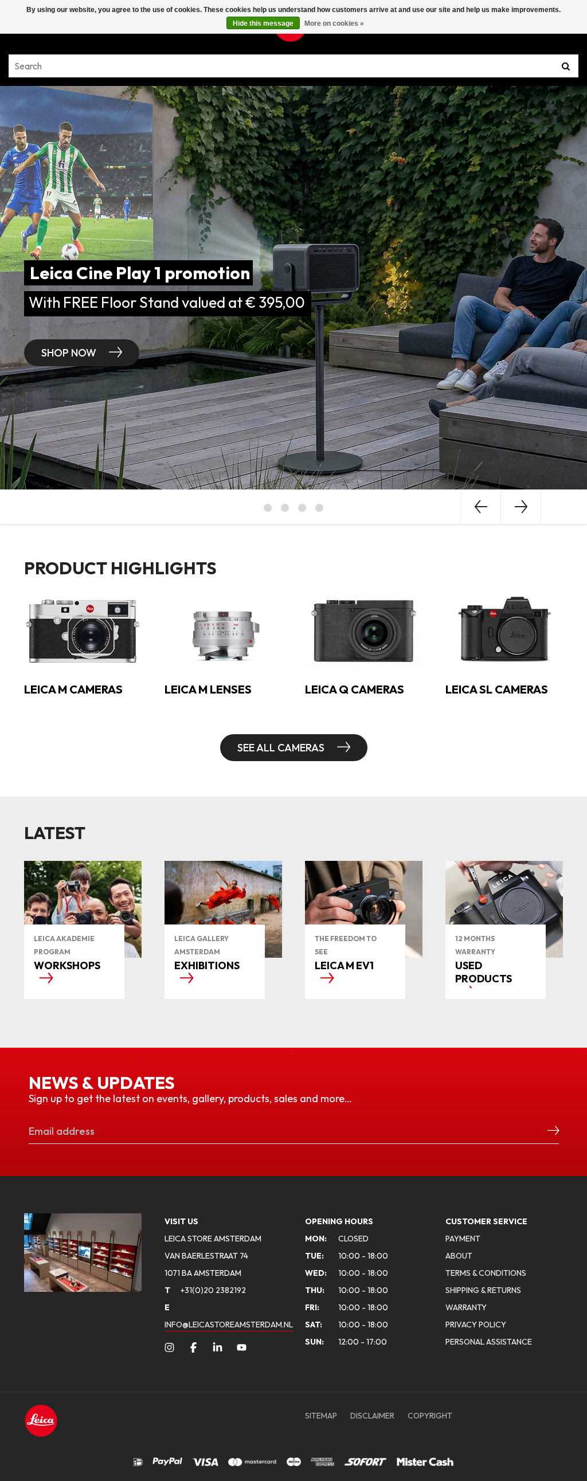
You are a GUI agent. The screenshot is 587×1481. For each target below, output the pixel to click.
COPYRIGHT (430, 1416)
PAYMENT (462, 1238)
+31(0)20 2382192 (205, 1290)
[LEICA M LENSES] (223, 630)
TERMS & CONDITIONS (485, 1273)
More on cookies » (334, 23)
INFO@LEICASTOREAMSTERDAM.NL (229, 1324)
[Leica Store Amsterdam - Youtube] (241, 1347)
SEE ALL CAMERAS (282, 747)
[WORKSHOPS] (83, 909)
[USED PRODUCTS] (504, 909)
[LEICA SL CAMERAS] (504, 630)
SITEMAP (321, 1416)
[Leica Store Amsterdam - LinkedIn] (217, 1347)
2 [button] (285, 508)
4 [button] (319, 508)
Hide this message (263, 23)
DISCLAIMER (372, 1416)
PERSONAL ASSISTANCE (488, 1342)
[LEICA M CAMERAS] (83, 630)
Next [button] (521, 506)
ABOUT (458, 1256)
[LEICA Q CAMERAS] (363, 630)
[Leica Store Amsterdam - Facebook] (193, 1347)
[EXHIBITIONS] (223, 909)
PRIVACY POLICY (475, 1324)
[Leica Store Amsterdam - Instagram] (169, 1347)
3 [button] (302, 508)
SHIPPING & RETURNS (483, 1290)
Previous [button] (481, 506)
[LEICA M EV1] (363, 909)
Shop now (256, 352)
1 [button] (268, 508)
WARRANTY (466, 1307)
